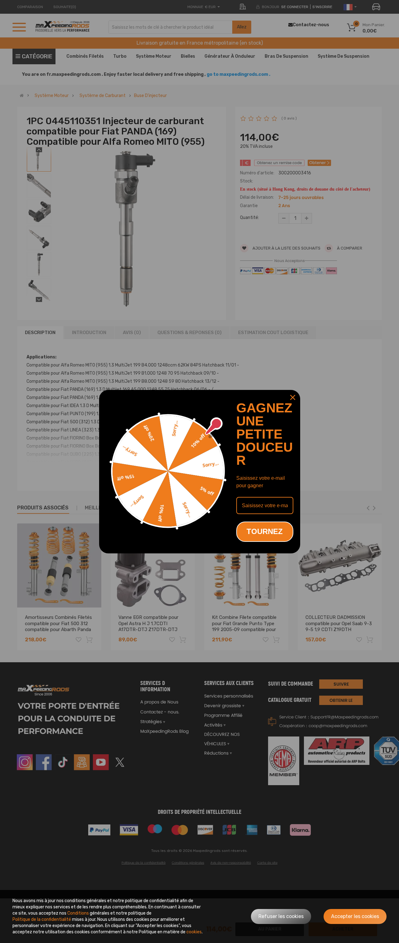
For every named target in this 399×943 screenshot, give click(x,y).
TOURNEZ (265, 531)
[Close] (292, 397)
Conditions (78, 913)
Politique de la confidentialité (41, 919)
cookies (194, 932)
